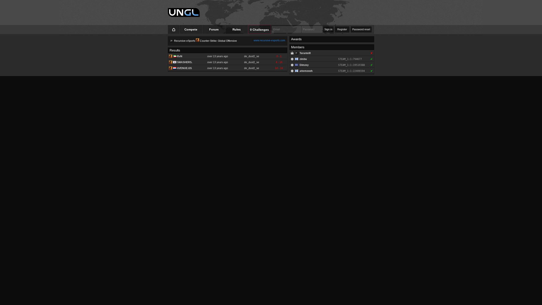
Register (342, 29)
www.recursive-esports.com (269, 40)
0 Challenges (259, 29)
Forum (213, 29)
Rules (236, 29)
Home (174, 29)
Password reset (361, 29)
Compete (190, 29)
